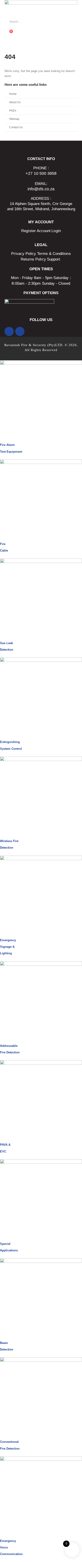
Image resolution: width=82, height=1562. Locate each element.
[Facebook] (9, 331)
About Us (14, 102)
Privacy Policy (23, 253)
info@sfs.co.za (41, 189)
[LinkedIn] (19, 331)
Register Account (36, 231)
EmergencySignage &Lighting (8, 946)
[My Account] (6, 28)
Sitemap (14, 118)
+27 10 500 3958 (41, 173)
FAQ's (12, 110)
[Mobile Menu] (7, 42)
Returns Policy (33, 259)
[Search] (56, 22)
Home (13, 93)
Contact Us (16, 127)
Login (56, 231)
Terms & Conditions (54, 253)
